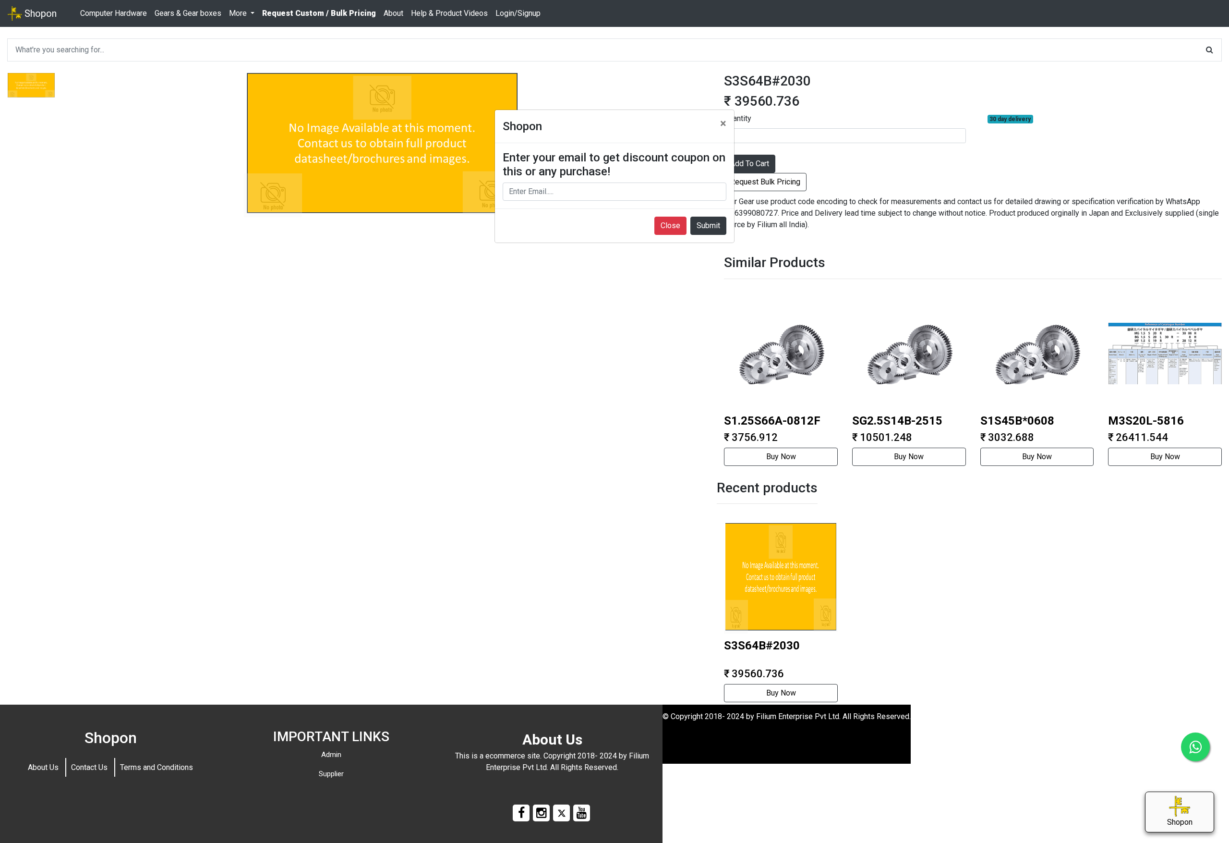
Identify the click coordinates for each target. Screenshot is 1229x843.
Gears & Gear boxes (188, 13)
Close (670, 225)
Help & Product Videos (449, 13)
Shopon (39, 13)
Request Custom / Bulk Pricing (319, 13)
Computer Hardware (113, 13)
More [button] (239, 13)
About (393, 13)
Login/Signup (518, 13)
